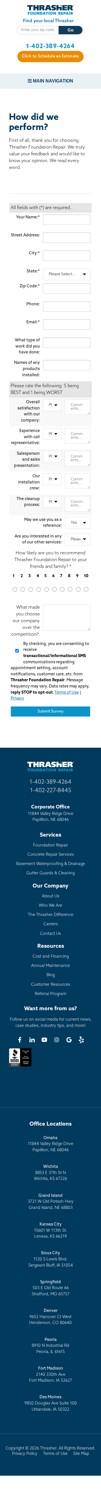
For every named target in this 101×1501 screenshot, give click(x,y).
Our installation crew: (29, 482)
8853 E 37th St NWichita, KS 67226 (50, 1173)
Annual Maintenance (50, 966)
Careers (50, 924)
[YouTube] (44, 1040)
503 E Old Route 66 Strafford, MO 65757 (51, 1288)
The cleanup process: (28, 502)
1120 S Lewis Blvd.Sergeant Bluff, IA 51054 (50, 1259)
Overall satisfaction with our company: (28, 411)
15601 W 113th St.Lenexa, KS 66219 (50, 1230)
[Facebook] (19, 1040)
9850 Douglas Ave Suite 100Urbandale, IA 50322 (50, 1403)
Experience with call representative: (25, 437)
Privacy (17, 698)
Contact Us (50, 934)
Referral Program (50, 994)
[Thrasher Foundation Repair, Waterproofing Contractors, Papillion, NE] (20, 1066)
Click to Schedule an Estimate (50, 56)
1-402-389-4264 (50, 47)
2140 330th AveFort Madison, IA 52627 (50, 1374)
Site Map (81, 1454)
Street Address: (25, 235)
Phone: (33, 304)
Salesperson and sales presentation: (27, 460)
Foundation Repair (50, 845)
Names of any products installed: (27, 369)
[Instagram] (56, 1040)
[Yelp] (81, 1040)
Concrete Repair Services (50, 855)
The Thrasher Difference (50, 915)
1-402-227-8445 (50, 791)
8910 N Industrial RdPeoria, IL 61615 (50, 1346)
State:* (33, 271)
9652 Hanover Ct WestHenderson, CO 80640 (50, 1317)
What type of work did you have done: (27, 346)
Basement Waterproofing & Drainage (50, 864)
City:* (34, 253)
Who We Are (50, 906)
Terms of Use (66, 693)
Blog (51, 975)
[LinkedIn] (32, 1040)
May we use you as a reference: (43, 523)
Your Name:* (28, 217)
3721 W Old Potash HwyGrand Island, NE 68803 (51, 1202)
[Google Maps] (69, 1040)
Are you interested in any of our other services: (38, 539)
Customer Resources (50, 985)
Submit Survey (51, 711)
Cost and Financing (51, 957)
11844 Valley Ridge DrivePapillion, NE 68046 (50, 1144)
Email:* (33, 322)
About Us (50, 896)
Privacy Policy (24, 1454)
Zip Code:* (30, 286)
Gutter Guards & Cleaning (50, 873)
